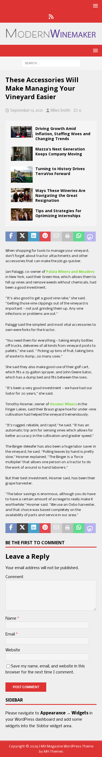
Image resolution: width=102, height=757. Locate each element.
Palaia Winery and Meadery (70, 272)
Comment (14, 577)
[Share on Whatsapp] (79, 236)
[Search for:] (51, 63)
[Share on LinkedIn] (33, 236)
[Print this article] (67, 236)
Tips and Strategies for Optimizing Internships (58, 213)
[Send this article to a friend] (56, 236)
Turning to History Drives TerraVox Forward (60, 171)
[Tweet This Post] (22, 236)
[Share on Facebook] (11, 236)
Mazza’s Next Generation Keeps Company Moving (60, 151)
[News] (51, 17)
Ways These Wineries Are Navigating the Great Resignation (60, 195)
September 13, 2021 (26, 111)
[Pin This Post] (45, 236)
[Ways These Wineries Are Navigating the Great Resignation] (22, 195)
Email (10, 634)
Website (12, 650)
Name (11, 618)
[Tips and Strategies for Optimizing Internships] (22, 214)
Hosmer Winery (63, 404)
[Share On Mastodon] (90, 236)
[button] (94, 5)
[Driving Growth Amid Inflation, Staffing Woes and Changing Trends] (22, 132)
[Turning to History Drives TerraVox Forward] (22, 174)
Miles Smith (60, 111)
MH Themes (53, 751)
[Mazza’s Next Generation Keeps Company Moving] (22, 154)
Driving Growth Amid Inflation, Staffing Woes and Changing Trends (62, 133)
